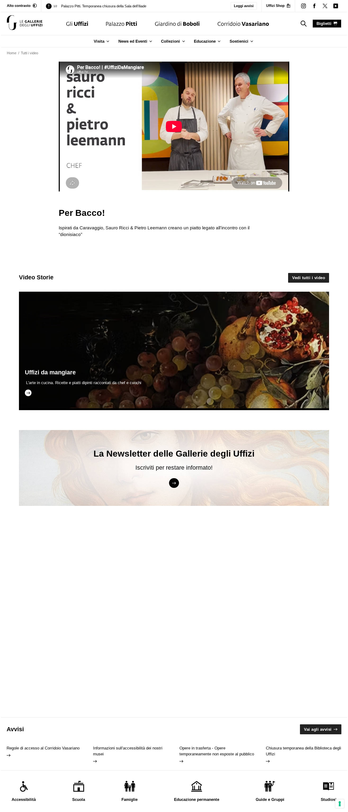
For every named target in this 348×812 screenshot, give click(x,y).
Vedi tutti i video (308, 278)
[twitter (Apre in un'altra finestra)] (325, 5)
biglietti (324, 23)
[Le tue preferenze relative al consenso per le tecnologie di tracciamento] (339, 803)
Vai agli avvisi (318, 729)
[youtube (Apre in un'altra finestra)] (335, 5)
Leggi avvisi (244, 6)
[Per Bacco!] (24, 23)
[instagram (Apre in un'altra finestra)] (303, 5)
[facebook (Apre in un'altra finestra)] (314, 5)
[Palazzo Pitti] (121, 23)
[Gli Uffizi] (77, 23)
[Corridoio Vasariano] (243, 23)
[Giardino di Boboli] (177, 23)
